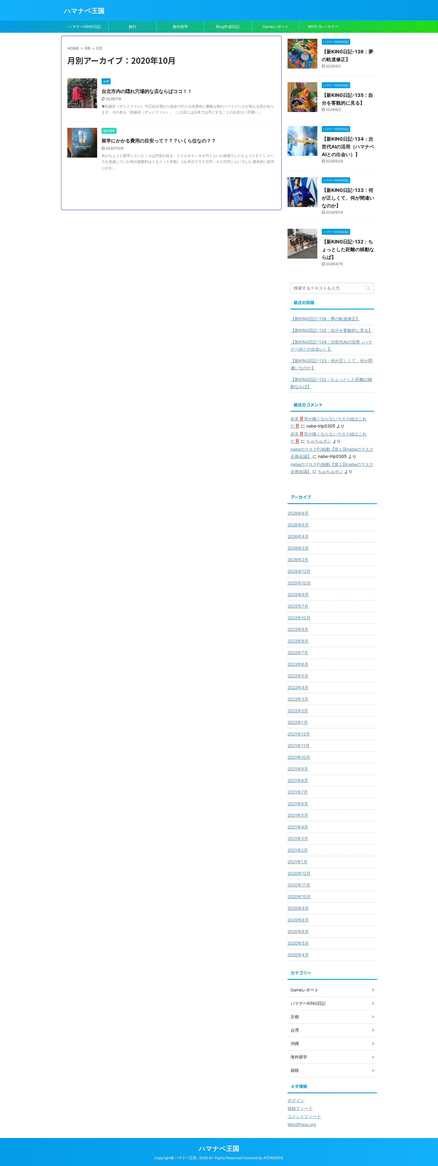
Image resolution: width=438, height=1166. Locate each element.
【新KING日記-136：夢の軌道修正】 (325, 318)
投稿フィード (300, 1108)
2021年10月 (299, 757)
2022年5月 (298, 675)
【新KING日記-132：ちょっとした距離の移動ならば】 (348, 249)
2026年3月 (298, 548)
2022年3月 (298, 699)
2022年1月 (298, 722)
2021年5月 (298, 815)
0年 (88, 48)
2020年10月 (299, 896)
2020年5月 (298, 943)
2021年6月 (298, 803)
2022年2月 (298, 710)
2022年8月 (298, 640)
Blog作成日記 (228, 26)
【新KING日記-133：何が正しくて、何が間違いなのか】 (348, 198)
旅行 (132, 26)
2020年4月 (298, 954)
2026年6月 (298, 513)
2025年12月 (299, 571)
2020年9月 (298, 908)
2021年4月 (298, 826)
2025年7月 (298, 606)
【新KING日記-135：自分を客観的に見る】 (331, 330)
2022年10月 (299, 617)
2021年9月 (298, 768)
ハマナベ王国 (84, 11)
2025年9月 (298, 594)
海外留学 (180, 26)
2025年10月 (299, 582)
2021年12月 (299, 733)
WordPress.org (302, 1124)
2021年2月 (298, 850)
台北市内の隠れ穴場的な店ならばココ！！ (147, 91)
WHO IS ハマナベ (323, 26)
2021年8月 (298, 780)
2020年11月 (299, 884)
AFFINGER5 (273, 1158)
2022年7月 (298, 652)
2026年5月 (298, 524)
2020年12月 (299, 873)
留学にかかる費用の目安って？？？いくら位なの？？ (159, 141)
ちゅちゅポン (318, 441)
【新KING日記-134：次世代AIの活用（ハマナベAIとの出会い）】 (348, 146)
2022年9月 (298, 629)
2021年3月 (298, 838)
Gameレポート (276, 26)
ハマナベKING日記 (85, 26)
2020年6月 (298, 931)
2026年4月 (298, 536)
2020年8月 (298, 919)
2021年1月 (297, 861)
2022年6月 (298, 664)
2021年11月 (299, 745)
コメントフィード (304, 1116)
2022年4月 (298, 687)
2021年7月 (298, 792)
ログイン (296, 1100)
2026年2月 (298, 559)
